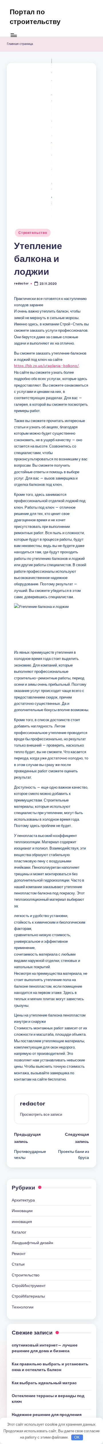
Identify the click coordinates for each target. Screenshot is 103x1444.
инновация (22, 1221)
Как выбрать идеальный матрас (44, 1382)
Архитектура (23, 1200)
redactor (32, 1103)
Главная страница (20, 44)
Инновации (22, 1210)
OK (77, 1437)
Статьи (18, 1264)
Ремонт (18, 1253)
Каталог (19, 1232)
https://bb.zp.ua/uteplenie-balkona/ (46, 365)
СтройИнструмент (28, 1285)
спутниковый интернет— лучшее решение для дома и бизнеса (45, 1347)
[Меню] (13, 35)
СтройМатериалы (28, 1296)
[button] (41, 1114)
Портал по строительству (35, 16)
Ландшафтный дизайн (32, 1242)
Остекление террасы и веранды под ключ (48, 1398)
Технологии (22, 1307)
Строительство (32, 232)
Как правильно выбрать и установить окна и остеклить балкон (50, 1366)
